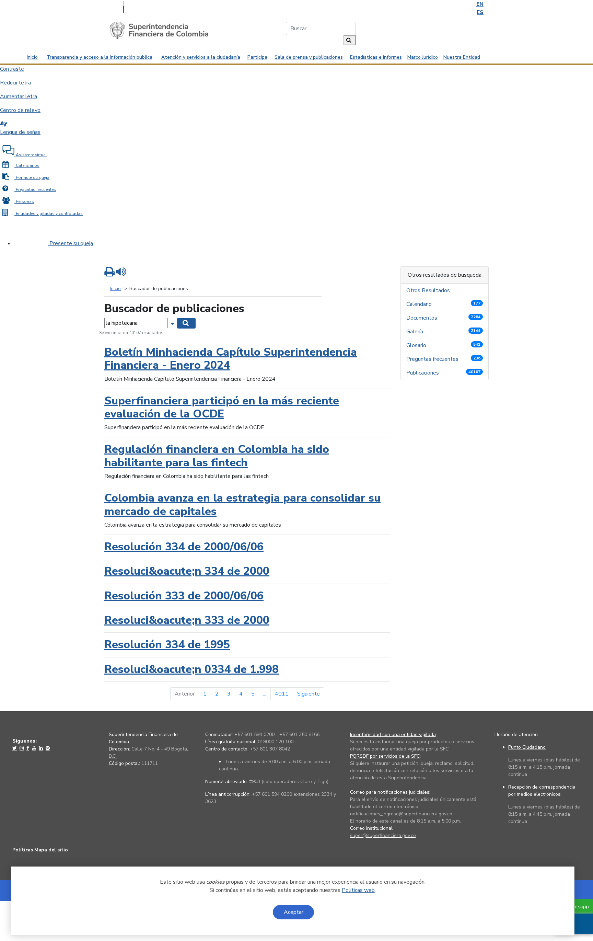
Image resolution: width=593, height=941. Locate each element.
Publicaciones (443, 373)
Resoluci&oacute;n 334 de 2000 (186, 571)
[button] (173, 322)
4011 (282, 694)
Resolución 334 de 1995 (167, 644)
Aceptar (293, 912)
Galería (443, 331)
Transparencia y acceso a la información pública (99, 57)
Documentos (443, 318)
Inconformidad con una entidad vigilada (393, 734)
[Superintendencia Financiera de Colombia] (158, 30)
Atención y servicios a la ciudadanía (200, 57)
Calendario (443, 304)
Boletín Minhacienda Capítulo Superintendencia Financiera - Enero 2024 (230, 358)
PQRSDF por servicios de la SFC (385, 756)
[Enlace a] (15, 748)
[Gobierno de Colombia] (140, 6)
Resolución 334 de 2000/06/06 (184, 546)
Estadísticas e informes (376, 57)
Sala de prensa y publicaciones (309, 57)
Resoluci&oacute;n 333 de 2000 (186, 620)
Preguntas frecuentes (443, 359)
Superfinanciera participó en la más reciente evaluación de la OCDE (221, 407)
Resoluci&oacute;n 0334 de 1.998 (191, 669)
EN (480, 4)
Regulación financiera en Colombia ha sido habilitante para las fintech (216, 456)
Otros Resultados (428, 290)
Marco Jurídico (422, 57)
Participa (257, 57)
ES (480, 12)
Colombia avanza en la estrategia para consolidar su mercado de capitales (242, 504)
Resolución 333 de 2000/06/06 (184, 595)
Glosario (443, 345)
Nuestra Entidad (461, 57)
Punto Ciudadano (527, 747)
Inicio (32, 57)
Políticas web (358, 890)
